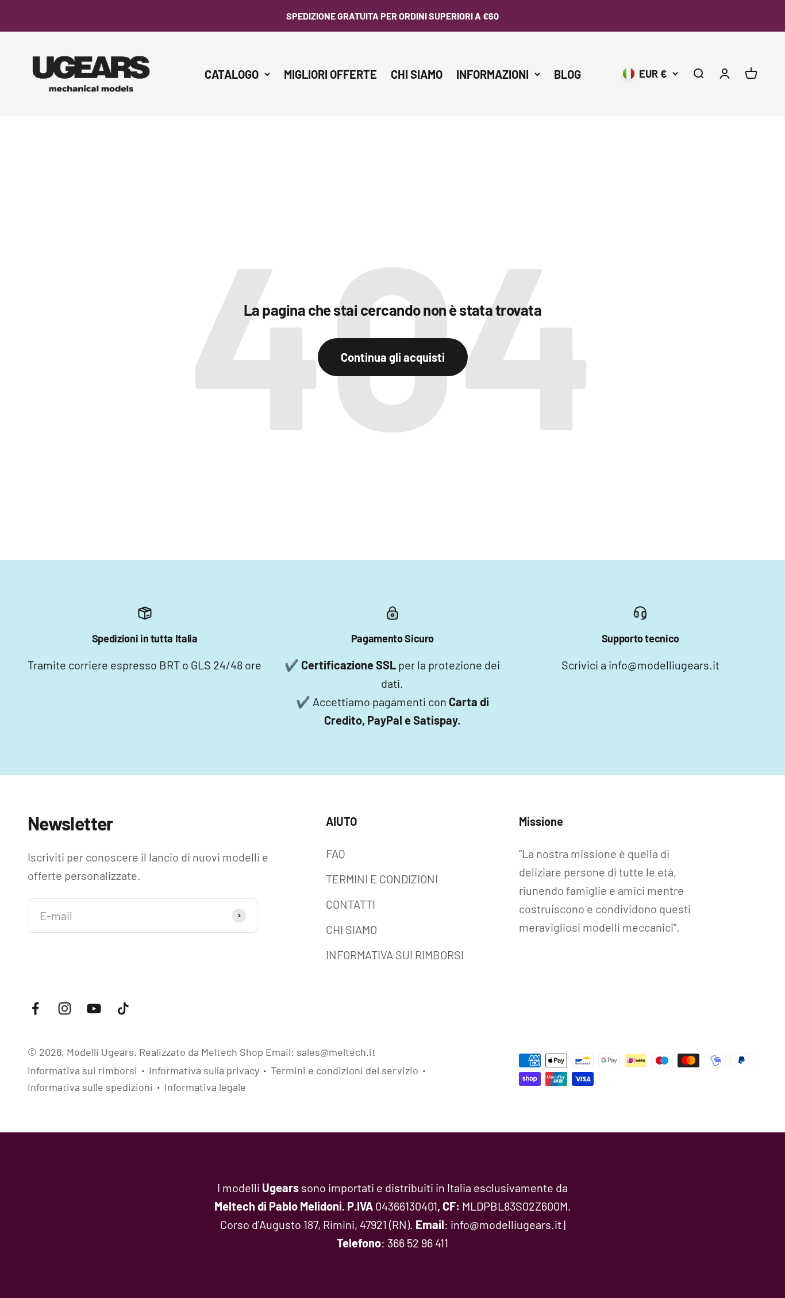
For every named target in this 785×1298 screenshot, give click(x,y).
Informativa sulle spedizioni (90, 1087)
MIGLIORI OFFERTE (330, 74)
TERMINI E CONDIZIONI (382, 879)
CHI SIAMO (416, 74)
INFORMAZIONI (492, 74)
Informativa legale (205, 1087)
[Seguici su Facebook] (35, 1008)
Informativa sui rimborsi (82, 1070)
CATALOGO (232, 74)
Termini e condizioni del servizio (344, 1070)
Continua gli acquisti (393, 357)
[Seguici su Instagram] (64, 1008)
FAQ (335, 853)
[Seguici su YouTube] (94, 1008)
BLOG (567, 74)
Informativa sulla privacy (204, 1070)
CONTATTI (350, 904)
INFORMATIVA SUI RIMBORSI (395, 955)
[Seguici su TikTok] (123, 1008)
